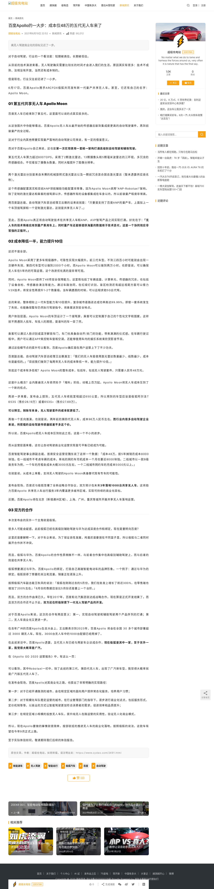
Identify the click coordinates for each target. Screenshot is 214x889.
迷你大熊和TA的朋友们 (146, 878)
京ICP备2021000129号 (98, 878)
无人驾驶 (35, 765)
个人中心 (65, 873)
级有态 (64, 5)
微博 (171, 873)
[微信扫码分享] (120, 884)
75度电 (104, 873)
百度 (85, 765)
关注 (175, 83)
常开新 (76, 5)
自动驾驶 (101, 765)
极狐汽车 (70, 765)
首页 (42, 5)
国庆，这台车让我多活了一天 (175, 109)
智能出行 (53, 765)
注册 (203, 5)
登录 (195, 5)
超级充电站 (14, 33)
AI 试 (77, 873)
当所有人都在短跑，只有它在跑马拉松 (177, 151)
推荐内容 (64, 832)
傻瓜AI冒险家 (108, 5)
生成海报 (110, 884)
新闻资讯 (124, 5)
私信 (189, 83)
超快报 (53, 5)
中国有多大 (90, 5)
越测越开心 (158, 873)
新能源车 (18, 765)
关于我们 (138, 5)
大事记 (144, 873)
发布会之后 (90, 873)
